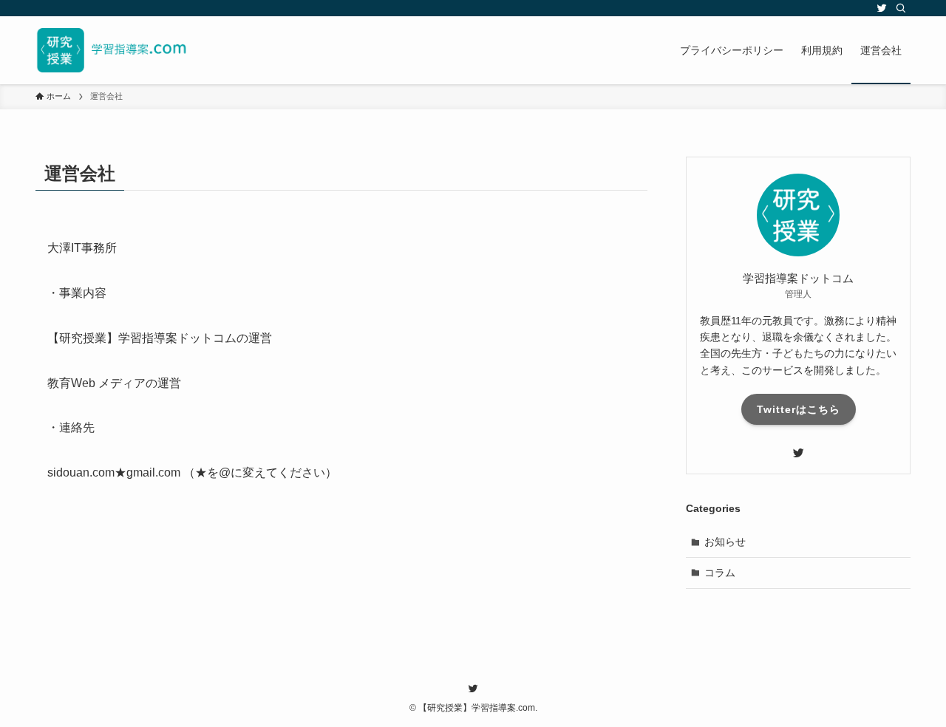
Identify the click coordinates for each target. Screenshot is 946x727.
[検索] (901, 8)
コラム (719, 572)
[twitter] (881, 8)
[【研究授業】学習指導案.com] (111, 50)
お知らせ (725, 541)
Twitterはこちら (798, 409)
